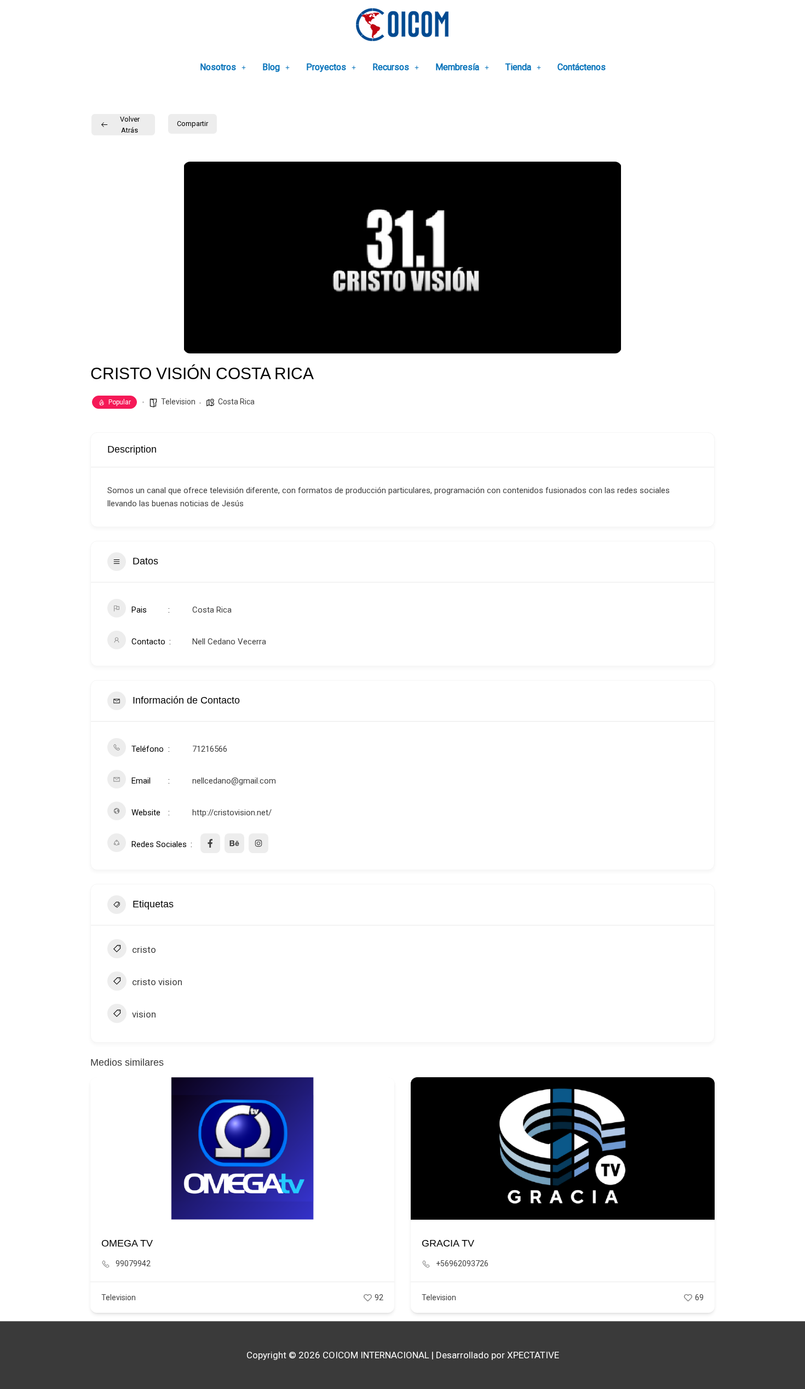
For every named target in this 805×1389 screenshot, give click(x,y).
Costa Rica (236, 401)
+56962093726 (462, 1263)
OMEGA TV (127, 1243)
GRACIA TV (448, 1243)
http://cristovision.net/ (232, 813)
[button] (223, 67)
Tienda (518, 67)
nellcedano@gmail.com (234, 781)
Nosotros (218, 67)
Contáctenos (581, 67)
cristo (144, 949)
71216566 (209, 749)
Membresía (457, 67)
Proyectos (326, 67)
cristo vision (157, 981)
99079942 (133, 1263)
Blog (271, 67)
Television (178, 401)
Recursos (390, 67)
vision (144, 1014)
